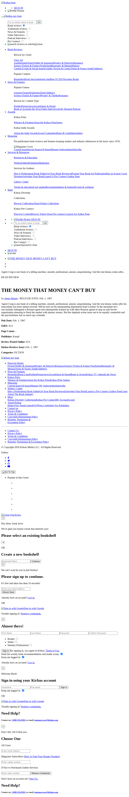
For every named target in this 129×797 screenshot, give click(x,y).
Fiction (29, 63)
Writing (17, 163)
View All (18, 60)
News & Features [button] (16, 82)
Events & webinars (84, 187)
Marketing (44, 163)
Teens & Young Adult (82, 68)
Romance (78, 63)
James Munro (11, 298)
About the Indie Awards (26, 133)
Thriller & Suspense (43, 63)
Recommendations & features (60, 187)
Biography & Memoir (61, 65)
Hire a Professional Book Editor (23, 391)
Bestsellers (19, 79)
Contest (29, 405)
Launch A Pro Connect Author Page (62, 176)
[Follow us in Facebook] (8, 458)
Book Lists (23, 374)
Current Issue (20, 149)
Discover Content (22, 214)
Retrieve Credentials (41, 773)
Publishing (33, 163)
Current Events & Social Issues (29, 68)
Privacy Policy (15, 411)
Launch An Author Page (78, 214)
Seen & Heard (48, 106)
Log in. (31, 597)
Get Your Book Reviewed (59, 173)
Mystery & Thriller (49, 95)
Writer (11, 642)
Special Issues (34, 149)
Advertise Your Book (33, 176)
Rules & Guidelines (66, 133)
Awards (37, 106)
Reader (11, 639)
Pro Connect (14, 41)
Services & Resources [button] (18, 152)
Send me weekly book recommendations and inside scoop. (30, 654)
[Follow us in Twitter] (9, 460)
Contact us (13, 408)
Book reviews (15, 25)
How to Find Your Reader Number (42, 756)
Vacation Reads (71, 79)
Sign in (6, 651)
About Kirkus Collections (46, 203)
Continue (36, 561)
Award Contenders (47, 133)
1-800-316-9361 (19, 720)
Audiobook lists (42, 79)
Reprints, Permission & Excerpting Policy (19, 421)
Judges (79, 133)
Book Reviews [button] (15, 49)
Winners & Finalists (23, 122)
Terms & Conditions (18, 414)
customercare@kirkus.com (46, 720)
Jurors (59, 122)
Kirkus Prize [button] (14, 377)
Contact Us (13, 430)
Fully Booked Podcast (69, 109)
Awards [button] (11, 112)
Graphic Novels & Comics (58, 68)
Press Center (44, 405)
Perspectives (27, 106)
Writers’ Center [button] (15, 388)
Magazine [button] (12, 136)
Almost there (8, 592)
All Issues (46, 149)
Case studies (39, 187)
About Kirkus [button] (14, 402)
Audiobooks (20, 63)
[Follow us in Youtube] (9, 466)
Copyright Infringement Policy (23, 416)
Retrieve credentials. (31, 613)
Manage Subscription (61, 149)
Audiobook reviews (18, 28)
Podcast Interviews (17, 38)
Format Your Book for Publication (89, 173)
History (76, 65)
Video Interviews (16, 35)
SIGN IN (18, 8)
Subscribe (76, 149)
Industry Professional (18, 645)
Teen (42, 92)
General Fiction (21, 92)
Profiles (17, 106)
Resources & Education (25, 157)
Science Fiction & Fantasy (27, 65)
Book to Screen (21, 109)
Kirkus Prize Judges (60, 380)
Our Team (20, 405)
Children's (98, 68)
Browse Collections (23, 203)
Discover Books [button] (16, 363)
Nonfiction (45, 65)
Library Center (21, 181)
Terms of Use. (52, 650)
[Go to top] (8, 472)
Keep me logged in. (11, 657)
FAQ (35, 405)
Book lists (29, 79)
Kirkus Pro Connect (46, 399)
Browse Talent (38, 214)
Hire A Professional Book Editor (30, 173)
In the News (35, 109)
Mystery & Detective (63, 63)
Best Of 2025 (56, 79)
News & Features (16, 32)
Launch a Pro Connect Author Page (104, 391)
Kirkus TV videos (95, 374)
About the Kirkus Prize (44, 122)
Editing (24, 163)
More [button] (10, 190)
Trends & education (23, 187)
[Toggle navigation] (2, 16)
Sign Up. (33, 778)
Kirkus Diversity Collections (22, 399)
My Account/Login (65, 399)
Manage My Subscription (43, 385)
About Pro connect (56, 214)
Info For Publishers (59, 405)
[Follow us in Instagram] (9, 463)
